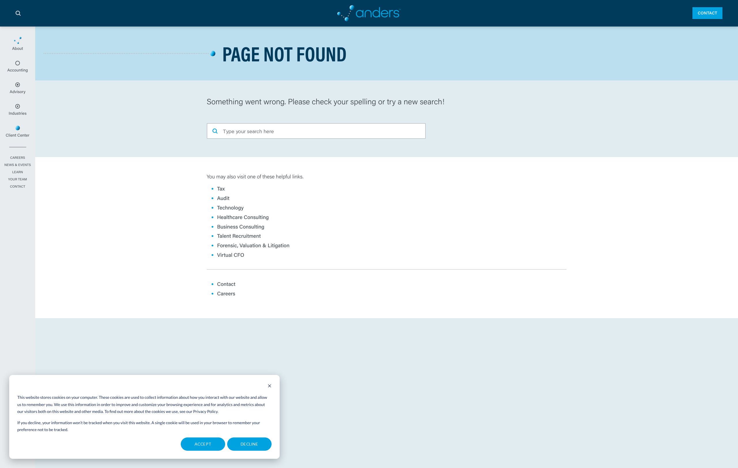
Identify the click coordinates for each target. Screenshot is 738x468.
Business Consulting (240, 226)
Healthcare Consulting (243, 217)
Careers (17, 158)
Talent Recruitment (239, 235)
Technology (230, 207)
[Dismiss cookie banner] (270, 386)
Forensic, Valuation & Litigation (253, 245)
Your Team (17, 179)
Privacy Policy (205, 411)
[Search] (18, 13)
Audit (223, 198)
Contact (707, 13)
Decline (249, 443)
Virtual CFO (230, 254)
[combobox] (316, 131)
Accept (203, 443)
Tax (221, 188)
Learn (17, 172)
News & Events (17, 165)
